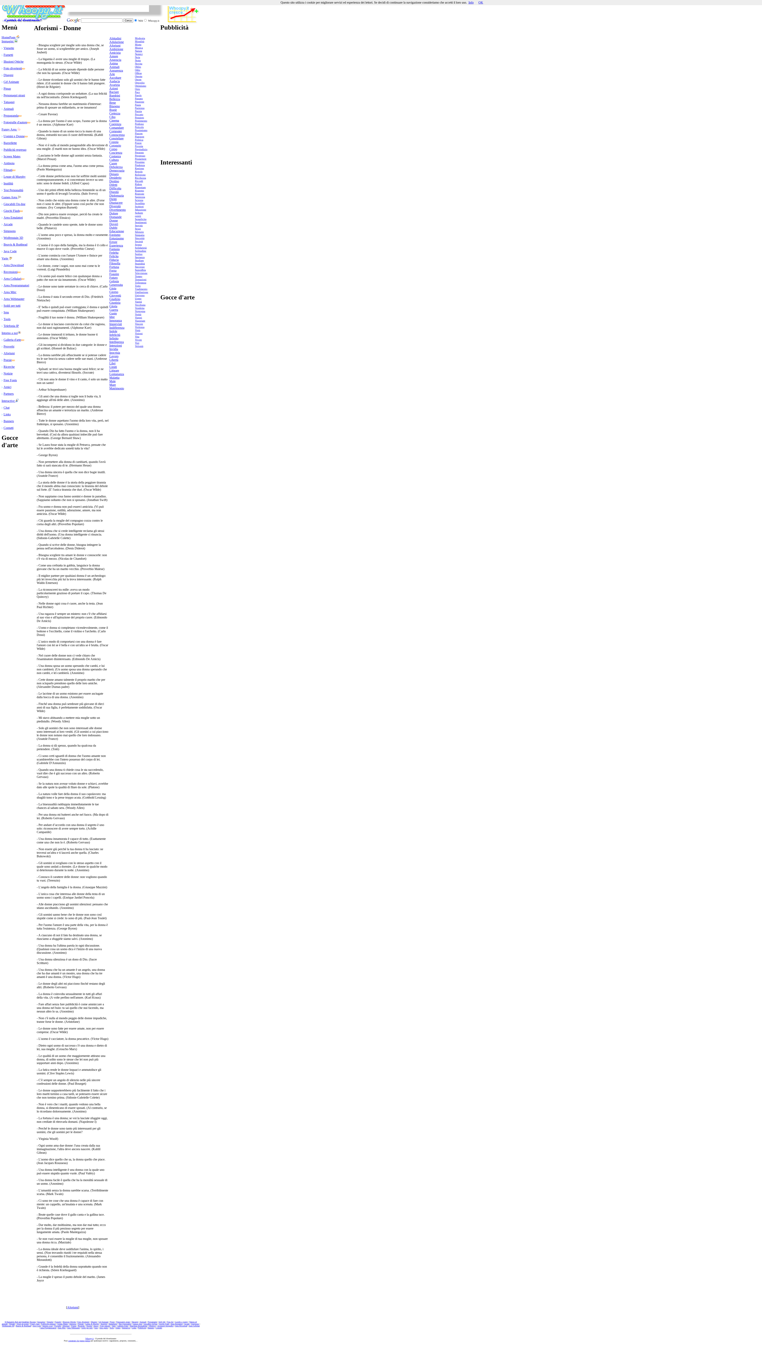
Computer (115, 131)
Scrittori (139, 206)
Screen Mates (12, 156)
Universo (140, 295)
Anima (113, 63)
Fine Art (170, 1322)
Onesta (138, 76)
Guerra (113, 309)
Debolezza (116, 167)
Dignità (114, 192)
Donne (113, 220)
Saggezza (140, 196)
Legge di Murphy (15, 176)
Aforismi (9, 353)
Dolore (113, 213)
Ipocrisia (114, 352)
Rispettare (140, 187)
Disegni (8, 75)
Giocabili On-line (14, 204)
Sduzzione (140, 209)
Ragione (139, 168)
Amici (7, 387)
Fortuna (114, 267)
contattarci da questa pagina (79, 1341)
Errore (113, 242)
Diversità (115, 206)
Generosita (116, 284)
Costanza (115, 156)
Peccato (139, 114)
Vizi (137, 342)
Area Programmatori (16, 285)
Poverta (139, 146)
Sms (6, 312)
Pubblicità (142, 1328)
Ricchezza (140, 177)
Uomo (138, 298)
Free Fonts (10, 380)
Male (112, 381)
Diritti (113, 199)
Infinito (113, 338)
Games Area (10, 197)
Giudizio (114, 299)
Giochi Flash (12, 210)
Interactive (8, 401)
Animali (9, 109)
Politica (139, 139)
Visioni (139, 333)
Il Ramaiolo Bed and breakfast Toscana (20, 1322)
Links (7, 414)
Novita (138, 63)
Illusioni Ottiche (14, 61)
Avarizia (114, 85)
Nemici (139, 54)
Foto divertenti (13, 68)
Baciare (114, 92)
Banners (9, 421)
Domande (115, 217)
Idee (112, 317)
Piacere (139, 133)
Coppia (113, 142)
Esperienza (116, 245)
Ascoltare (115, 77)
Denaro (114, 174)
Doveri (113, 224)
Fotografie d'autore (15, 122)
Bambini (114, 95)
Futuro (113, 277)
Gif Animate (11, 82)
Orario (117, 1328)
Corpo (113, 149)
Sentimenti (141, 222)
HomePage (9, 37)
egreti (138, 215)
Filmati (8, 170)
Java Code (10, 251)
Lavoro (113, 356)
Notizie (8, 373)
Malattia (114, 377)
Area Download (14, 265)
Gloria (113, 306)
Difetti (113, 185)
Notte (138, 60)
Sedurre (139, 212)
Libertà (113, 359)
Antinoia (9, 163)
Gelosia (114, 281)
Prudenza (140, 165)
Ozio (137, 88)
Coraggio (115, 145)
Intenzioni (115, 345)
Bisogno (114, 106)
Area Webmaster (14, 299)
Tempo (138, 276)
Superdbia (140, 269)
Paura (138, 104)
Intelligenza (116, 342)
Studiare (139, 260)
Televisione (141, 273)
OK (480, 2)
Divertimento (117, 210)
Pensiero (139, 117)
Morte (138, 44)
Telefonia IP (11, 326)
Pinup (7, 88)
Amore (113, 56)
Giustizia (114, 302)
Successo (140, 266)
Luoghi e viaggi (181, 1322)
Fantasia (114, 249)
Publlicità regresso (15, 149)
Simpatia (139, 235)
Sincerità (139, 238)
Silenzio (139, 231)
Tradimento (141, 288)
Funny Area (9, 129)
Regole (139, 171)
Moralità (139, 41)
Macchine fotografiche (138, 1326)
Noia (137, 57)
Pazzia (138, 111)
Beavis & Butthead (15, 244)
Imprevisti (115, 324)
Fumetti (8, 55)
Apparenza (116, 70)
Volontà (139, 346)
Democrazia (116, 170)
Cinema (114, 120)
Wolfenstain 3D (13, 237)
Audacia (114, 81)
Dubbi (113, 227)
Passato (139, 98)
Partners (9, 393)
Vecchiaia (140, 304)
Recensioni (10, 272)
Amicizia (115, 52)
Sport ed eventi (23, 1324)
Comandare (116, 127)
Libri (112, 363)
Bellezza (114, 99)
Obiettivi (152, 1326)
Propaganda (11, 115)
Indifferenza (116, 327)
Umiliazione (141, 292)
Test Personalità (13, 190)
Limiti (113, 367)
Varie (5, 258)
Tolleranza (140, 282)
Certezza (114, 113)
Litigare (114, 370)
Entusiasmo (116, 238)
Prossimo (140, 162)
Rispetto (139, 190)
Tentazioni (140, 279)
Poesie (8, 360)
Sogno (138, 244)
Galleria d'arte (12, 339)
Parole (138, 95)
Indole (113, 331)
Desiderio (115, 177)
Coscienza (115, 152)
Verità (138, 314)
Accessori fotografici (165, 1326)
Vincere (139, 323)
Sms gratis (103, 1328)
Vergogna (140, 311)
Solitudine (140, 250)
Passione (139, 101)
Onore (138, 79)
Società (139, 241)
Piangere (139, 136)
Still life (162, 1322)
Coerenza (115, 124)
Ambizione (116, 49)
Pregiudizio (141, 149)
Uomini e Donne (14, 136)
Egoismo (114, 235)
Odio (137, 69)
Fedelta (113, 252)
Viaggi (138, 317)
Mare (112, 384)
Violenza (139, 327)
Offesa (138, 73)
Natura (138, 50)
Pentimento (141, 120)
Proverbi (9, 346)
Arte (112, 74)
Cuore (113, 163)
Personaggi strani (14, 95)
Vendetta (139, 308)
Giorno (113, 292)
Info (471, 2)
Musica (139, 47)
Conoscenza (117, 135)
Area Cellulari (12, 278)
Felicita (113, 256)
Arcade (8, 224)
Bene (112, 102)
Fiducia (114, 260)
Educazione (116, 231)
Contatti (8, 428)
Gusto (113, 313)
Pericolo (139, 127)
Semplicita (140, 219)
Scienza (139, 200)
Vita (137, 336)
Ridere (138, 184)
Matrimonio (116, 388)
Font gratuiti (105, 1326)
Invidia (113, 349)
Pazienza (139, 108)
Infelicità (114, 334)
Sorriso (138, 254)
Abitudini (115, 38)
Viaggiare (140, 320)
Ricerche (9, 366)
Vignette (9, 48)
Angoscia (115, 60)
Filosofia (114, 263)
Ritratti (12, 1324)
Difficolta (115, 188)
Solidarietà (141, 247)
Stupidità (140, 263)
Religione (140, 174)
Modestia (140, 38)
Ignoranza (115, 320)
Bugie (113, 110)
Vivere (138, 339)
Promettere (140, 158)
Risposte (139, 193)
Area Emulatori (13, 217)
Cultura (114, 160)
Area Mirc (10, 292)
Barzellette (10, 143)
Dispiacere (116, 202)
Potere (138, 142)
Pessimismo (141, 130)
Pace (137, 92)
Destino (114, 181)
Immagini (8, 41)
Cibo (112, 117)
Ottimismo (140, 85)
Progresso (140, 155)
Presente (139, 152)
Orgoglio (140, 82)
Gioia (112, 288)
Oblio (138, 66)
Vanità (138, 301)
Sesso (138, 228)
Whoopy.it (89, 1338)
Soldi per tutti (12, 305)
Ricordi (139, 181)
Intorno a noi (10, 333)
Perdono (139, 123)
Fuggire (114, 274)
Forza (112, 270)
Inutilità (8, 183)
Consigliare (116, 138)
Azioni (113, 88)
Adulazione (116, 42)
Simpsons (10, 231)
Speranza (140, 257)
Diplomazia (116, 195)
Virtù (137, 330)
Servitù (139, 225)
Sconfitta (140, 203)
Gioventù (115, 295)
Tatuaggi (9, 102)
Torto (138, 285)
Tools (7, 319)
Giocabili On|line (150, 1324)
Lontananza (116, 374)
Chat (7, 407)
